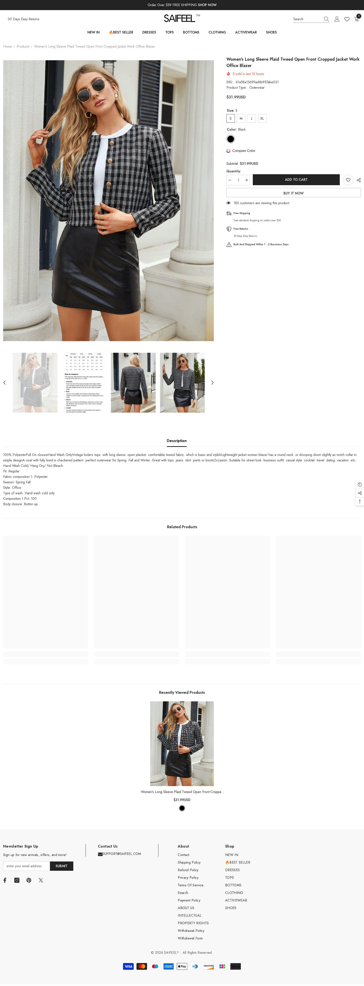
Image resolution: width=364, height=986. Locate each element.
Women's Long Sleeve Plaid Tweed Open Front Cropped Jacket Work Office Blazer (182, 792)
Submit (61, 866)
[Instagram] (16, 880)
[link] (45, 654)
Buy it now (294, 193)
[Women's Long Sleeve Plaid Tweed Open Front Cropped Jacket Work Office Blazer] (182, 743)
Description (177, 440)
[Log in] (337, 19)
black (182, 808)
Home (7, 46)
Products (23, 46)
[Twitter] (40, 880)
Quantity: (233, 171)
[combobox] (307, 19)
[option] (108, 200)
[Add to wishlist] (348, 180)
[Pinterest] (28, 880)
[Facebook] (4, 880)
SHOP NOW (207, 5)
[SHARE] (357, 180)
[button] (4, 382)
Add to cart (296, 179)
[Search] (311, 19)
